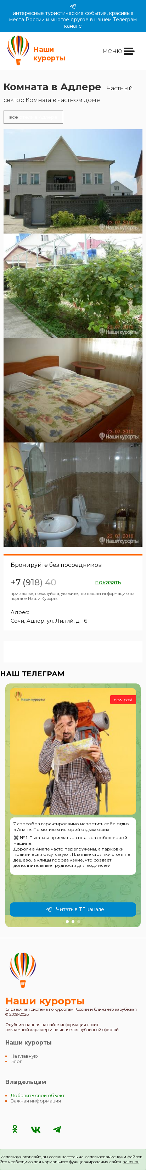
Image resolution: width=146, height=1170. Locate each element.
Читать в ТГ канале (80, 909)
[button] (67, 921)
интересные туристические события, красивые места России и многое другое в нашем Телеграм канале (73, 19)
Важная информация (36, 1101)
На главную (24, 1056)
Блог (16, 1061)
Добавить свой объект (38, 1095)
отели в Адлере (33, 117)
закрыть (131, 1161)
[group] (73, 805)
